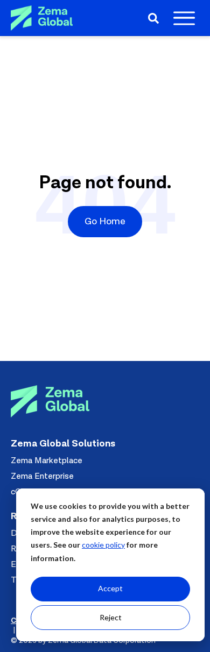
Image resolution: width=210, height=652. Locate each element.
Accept (110, 588)
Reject (111, 617)
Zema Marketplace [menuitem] (46, 460)
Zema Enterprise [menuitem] (42, 476)
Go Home (105, 221)
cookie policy (103, 544)
